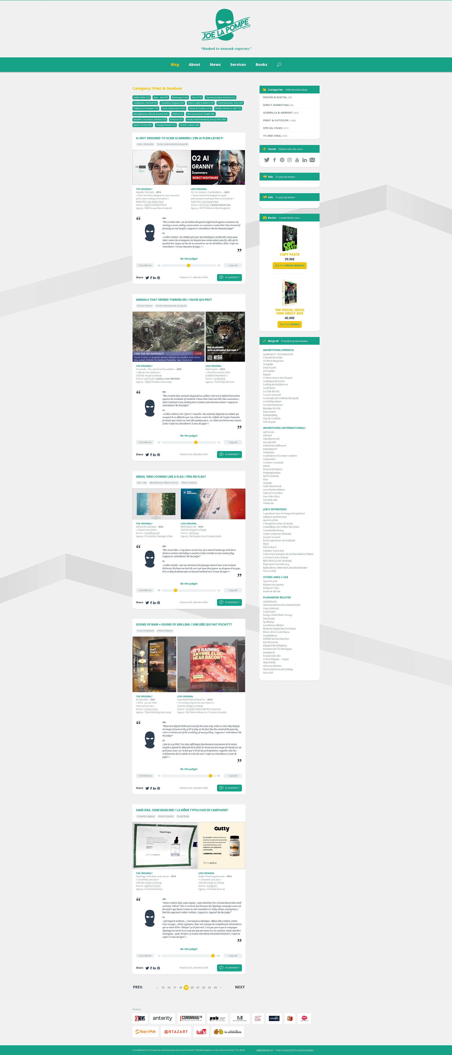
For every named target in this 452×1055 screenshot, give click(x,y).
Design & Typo (271, 588)
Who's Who (269, 662)
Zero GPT (268, 672)
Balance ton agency (273, 584)
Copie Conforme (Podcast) (277, 533)
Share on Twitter (147, 277)
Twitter (267, 160)
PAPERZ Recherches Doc (276, 639)
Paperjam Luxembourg (276, 564)
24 (215, 987)
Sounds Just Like (272, 655)
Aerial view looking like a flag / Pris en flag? (171, 477)
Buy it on (289, 265)
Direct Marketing (276, 105)
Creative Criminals (273, 462)
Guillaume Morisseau (305, 1050)
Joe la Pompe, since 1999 (226, 25)
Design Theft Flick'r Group (277, 615)
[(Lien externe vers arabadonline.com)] (202, 1031)
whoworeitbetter (272, 666)
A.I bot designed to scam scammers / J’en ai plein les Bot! (179, 138)
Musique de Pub (271, 408)
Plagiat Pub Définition (275, 645)
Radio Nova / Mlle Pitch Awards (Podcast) (285, 567)
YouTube (190, 709)
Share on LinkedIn (154, 277)
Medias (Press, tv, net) (228, 108)
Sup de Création (271, 418)
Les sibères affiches (273, 625)
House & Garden (200, 108)
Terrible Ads (270, 500)
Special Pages (272, 128)
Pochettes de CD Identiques (277, 649)
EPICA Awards (271, 476)
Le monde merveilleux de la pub (281, 398)
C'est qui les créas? (273, 357)
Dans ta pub (269, 367)
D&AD (147, 204)
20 (192, 987)
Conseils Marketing (273, 530)
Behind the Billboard (274, 445)
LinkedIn (304, 160)
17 (174, 987)
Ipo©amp (268, 622)
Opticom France (152, 885)
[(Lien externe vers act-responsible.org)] (259, 1018)
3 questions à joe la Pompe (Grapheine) (284, 513)
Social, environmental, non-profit (206, 119)
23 (209, 987)
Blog (175, 64)
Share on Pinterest (158, 277)
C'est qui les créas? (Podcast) (278, 523)
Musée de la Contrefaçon (276, 632)
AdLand (267, 435)
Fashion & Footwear (145, 108)
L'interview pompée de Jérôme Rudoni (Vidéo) (288, 554)
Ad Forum (204, 204)
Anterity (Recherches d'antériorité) (282, 605)
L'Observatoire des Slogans (277, 378)
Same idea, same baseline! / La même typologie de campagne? (182, 810)
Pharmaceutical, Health (201, 114)
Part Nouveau (270, 642)
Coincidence (144, 265)
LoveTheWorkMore (274, 489)
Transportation (166, 125)
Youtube (297, 160)
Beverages (180, 97)
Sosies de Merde (271, 591)
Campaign (268, 452)
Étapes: (267, 374)
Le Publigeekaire (272, 401)
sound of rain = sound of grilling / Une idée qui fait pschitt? (184, 624)
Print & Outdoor (144, 306)
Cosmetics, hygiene (172, 103)
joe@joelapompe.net (265, 1050)
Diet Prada (269, 618)
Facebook (274, 160)
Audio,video (141, 97)
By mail (312, 160)
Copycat (233, 265)
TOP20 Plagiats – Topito (276, 659)
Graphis (267, 483)
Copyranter (269, 459)
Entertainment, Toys (230, 103)
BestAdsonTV (270, 449)
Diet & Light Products (201, 103)
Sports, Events (142, 125)
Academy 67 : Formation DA (278, 354)
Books (261, 64)
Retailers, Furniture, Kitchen (149, 119)
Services (238, 64)
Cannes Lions (151, 709)
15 (163, 987)
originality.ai (270, 635)
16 (168, 987)
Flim (265, 479)
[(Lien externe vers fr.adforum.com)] (275, 1018)
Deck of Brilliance (272, 469)
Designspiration (271, 472)
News (215, 64)
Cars (197, 97)
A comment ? (230, 277)
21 (197, 987)
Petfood (177, 114)
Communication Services (220, 97)
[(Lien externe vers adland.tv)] (291, 1018)
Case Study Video (155, 201)
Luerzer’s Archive (272, 493)
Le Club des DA (271, 391)
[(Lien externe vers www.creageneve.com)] (305, 1018)
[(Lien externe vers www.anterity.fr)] (163, 1018)
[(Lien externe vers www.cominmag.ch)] (192, 1018)
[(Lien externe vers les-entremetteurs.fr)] (228, 1031)
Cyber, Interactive (145, 144)
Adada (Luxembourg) (275, 516)
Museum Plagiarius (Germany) (279, 628)
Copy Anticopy (271, 608)
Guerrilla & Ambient (278, 112)
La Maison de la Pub (274, 381)
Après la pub (270, 581)
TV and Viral (272, 135)
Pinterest (282, 160)
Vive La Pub (269, 571)
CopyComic (269, 611)
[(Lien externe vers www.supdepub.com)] (146, 1031)
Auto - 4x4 (161, 97)
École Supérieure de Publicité (279, 540)
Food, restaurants (173, 108)
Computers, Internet (145, 103)
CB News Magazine (273, 361)
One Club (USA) (271, 496)
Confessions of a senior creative (280, 455)
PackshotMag (270, 415)
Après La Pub (270, 520)
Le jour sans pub (272, 394)
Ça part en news (271, 537)
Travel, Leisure (189, 125)
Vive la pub (269, 421)
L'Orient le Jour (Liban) (275, 557)
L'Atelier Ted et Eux (273, 550)
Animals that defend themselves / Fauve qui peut (174, 300)
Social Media (183, 816)
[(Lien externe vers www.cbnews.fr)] (140, 1018)
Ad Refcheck (269, 601)
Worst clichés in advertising (278, 669)
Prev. (138, 987)
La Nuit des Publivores (275, 384)
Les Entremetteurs (273, 405)
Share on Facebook (151, 277)
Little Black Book (272, 486)
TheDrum (268, 503)
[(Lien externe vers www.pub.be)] (218, 1018)
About (194, 64)
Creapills (268, 364)
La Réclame (219, 378)
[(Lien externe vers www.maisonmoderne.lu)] (240, 1018)
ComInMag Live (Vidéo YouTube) (281, 527)
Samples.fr (269, 652)
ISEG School (269, 547)
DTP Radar (269, 371)
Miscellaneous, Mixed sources (150, 114)
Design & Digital (275, 97)
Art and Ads (269, 442)
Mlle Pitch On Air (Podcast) (277, 560)
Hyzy (266, 544)
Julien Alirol (289, 1050)
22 (203, 987)
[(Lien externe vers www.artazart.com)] (177, 1031)
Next (240, 987)
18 (180, 987)
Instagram (212, 885)
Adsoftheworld (151, 533)
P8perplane (269, 411)
